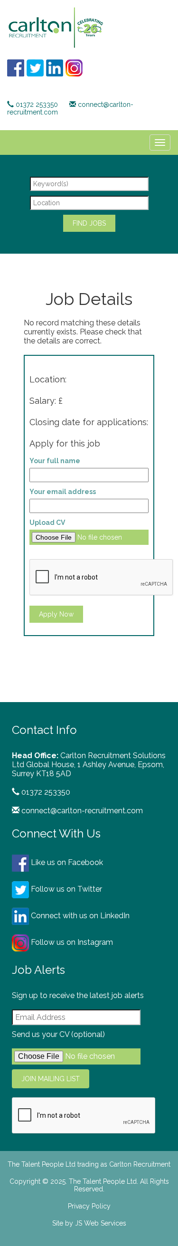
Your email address (62, 491)
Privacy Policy (89, 1206)
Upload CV (47, 522)
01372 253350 (37, 104)
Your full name (54, 461)
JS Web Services (100, 1223)
